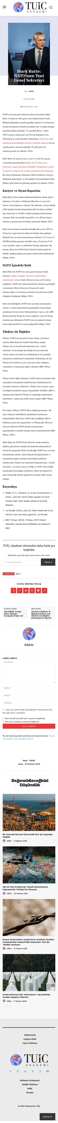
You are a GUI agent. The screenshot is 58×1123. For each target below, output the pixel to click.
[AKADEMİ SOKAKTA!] (29, 7)
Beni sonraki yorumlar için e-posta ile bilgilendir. (25, 718)
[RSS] (33, 1071)
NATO (44, 237)
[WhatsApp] (32, 590)
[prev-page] (4, 1007)
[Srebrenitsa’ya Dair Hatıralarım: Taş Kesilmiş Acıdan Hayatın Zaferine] (29, 972)
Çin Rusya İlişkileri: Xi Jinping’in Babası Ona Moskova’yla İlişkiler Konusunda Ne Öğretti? (41, 615)
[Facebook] (19, 590)
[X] (13, 590)
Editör (31, 91)
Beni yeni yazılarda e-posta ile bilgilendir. (22, 722)
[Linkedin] (26, 590)
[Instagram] (18, 1071)
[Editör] (29, 633)
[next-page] (8, 1007)
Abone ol (48, 562)
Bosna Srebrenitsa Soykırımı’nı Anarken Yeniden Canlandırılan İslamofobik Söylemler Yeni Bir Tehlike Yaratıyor (28, 942)
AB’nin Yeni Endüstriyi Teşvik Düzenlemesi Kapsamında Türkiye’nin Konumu (25, 888)
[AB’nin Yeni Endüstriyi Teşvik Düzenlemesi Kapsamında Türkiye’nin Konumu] (29, 864)
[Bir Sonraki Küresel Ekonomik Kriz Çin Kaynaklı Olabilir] (29, 812)
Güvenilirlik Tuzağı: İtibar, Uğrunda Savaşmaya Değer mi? (13, 614)
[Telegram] (38, 590)
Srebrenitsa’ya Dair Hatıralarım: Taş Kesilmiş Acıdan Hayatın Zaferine (26, 995)
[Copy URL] (44, 590)
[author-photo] (4, 840)
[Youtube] (48, 1071)
